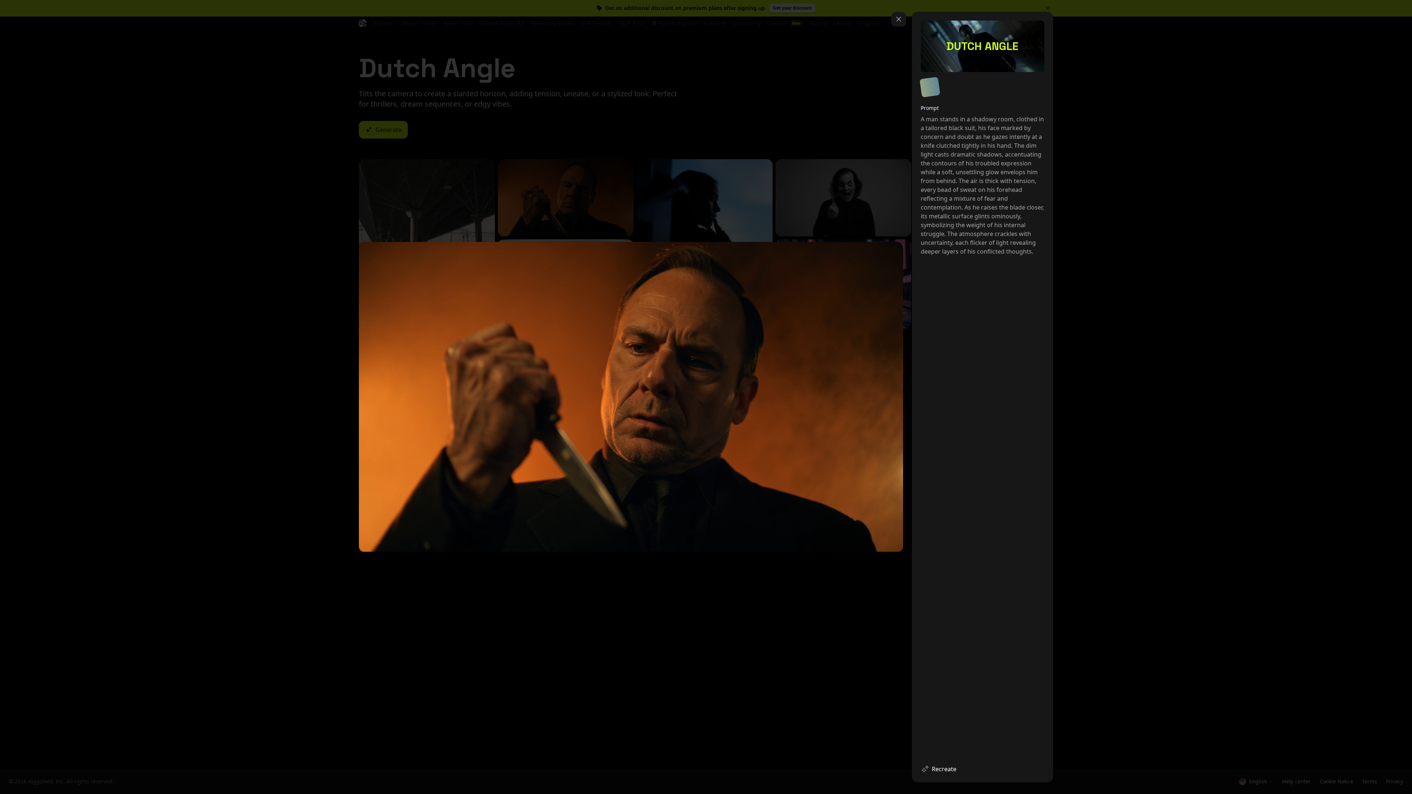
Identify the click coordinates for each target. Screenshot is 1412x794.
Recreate (944, 769)
